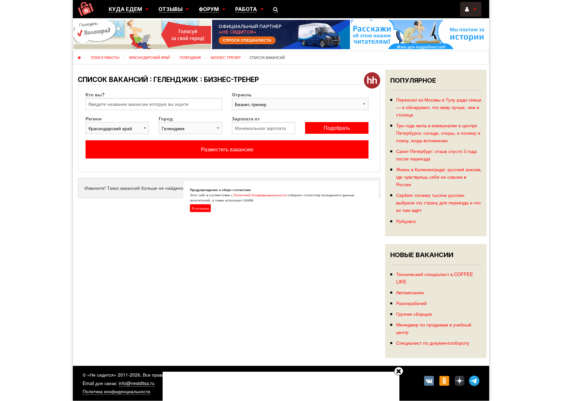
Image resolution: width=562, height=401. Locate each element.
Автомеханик (410, 292)
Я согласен (200, 208)
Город (166, 118)
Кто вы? (95, 94)
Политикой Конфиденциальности (260, 195)
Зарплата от (246, 118)
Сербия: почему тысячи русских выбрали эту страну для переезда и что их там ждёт (438, 202)
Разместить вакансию (227, 149)
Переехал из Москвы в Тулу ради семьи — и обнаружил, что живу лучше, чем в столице (438, 107)
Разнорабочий (411, 302)
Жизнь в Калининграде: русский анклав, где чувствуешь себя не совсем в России (438, 176)
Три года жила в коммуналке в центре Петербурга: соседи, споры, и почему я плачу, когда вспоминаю (438, 133)
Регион (93, 118)
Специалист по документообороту (432, 342)
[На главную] (85, 9)
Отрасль (242, 94)
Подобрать (337, 127)
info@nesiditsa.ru (136, 383)
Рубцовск (406, 220)
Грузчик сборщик (414, 313)
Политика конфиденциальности (116, 391)
